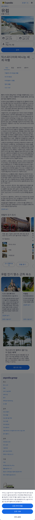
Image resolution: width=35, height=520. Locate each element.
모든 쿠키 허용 (17, 506)
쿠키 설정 (17, 517)
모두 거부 (17, 511)
